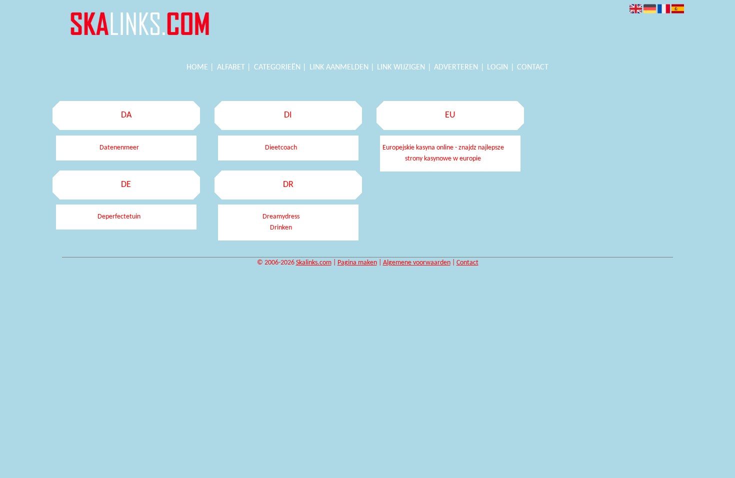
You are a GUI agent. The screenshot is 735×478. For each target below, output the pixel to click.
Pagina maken (357, 262)
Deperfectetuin (119, 216)
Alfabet (231, 68)
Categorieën (277, 68)
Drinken (281, 228)
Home (197, 68)
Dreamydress (281, 216)
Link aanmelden (339, 68)
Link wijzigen (401, 68)
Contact (532, 68)
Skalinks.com (314, 262)
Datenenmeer (119, 148)
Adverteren (456, 68)
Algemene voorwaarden (416, 262)
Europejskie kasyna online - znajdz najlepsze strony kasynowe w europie (443, 153)
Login (497, 68)
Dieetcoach (281, 148)
